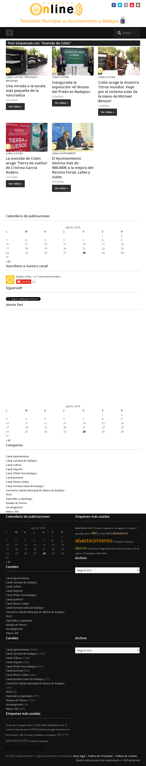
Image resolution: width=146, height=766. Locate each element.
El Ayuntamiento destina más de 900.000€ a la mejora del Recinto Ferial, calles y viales (72, 167)
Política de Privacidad (100, 756)
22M (103, 533)
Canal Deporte (14, 469)
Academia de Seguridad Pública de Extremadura (110, 548)
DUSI (9, 494)
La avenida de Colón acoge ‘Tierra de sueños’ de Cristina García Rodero (26, 165)
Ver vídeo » (15, 106)
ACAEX (103, 553)
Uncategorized (14, 507)
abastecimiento (94, 540)
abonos (87, 533)
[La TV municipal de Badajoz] (57, 8)
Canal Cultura (14, 77)
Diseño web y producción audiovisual (97, 760)
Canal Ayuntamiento (64, 153)
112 (84, 553)
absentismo (81, 528)
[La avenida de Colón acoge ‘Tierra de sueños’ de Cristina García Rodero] (27, 137)
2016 (109, 533)
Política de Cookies (126, 756)
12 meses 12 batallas (101, 528)
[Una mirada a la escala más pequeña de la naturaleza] (27, 60)
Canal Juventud (14, 477)
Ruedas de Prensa (16, 503)
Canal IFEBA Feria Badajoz (21, 473)
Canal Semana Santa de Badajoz (25, 486)
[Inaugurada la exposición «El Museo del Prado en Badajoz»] (73, 60)
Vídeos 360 (12, 511)
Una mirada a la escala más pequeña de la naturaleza (25, 90)
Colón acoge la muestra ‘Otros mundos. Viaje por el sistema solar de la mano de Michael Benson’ (118, 91)
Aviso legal (79, 756)
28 (84, 252)
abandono (120, 533)
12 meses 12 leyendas (38, 741)
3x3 (99, 533)
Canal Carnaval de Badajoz (21, 460)
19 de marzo (12, 725)
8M (94, 533)
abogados (91, 553)
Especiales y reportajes (19, 498)
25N (90, 528)
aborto (81, 548)
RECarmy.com (132, 760)
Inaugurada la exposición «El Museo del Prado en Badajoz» (71, 87)
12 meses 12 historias (123, 541)
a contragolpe (118, 528)
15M (98, 553)
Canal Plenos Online (17, 481)
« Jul (8, 261)
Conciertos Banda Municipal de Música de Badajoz (35, 490)
